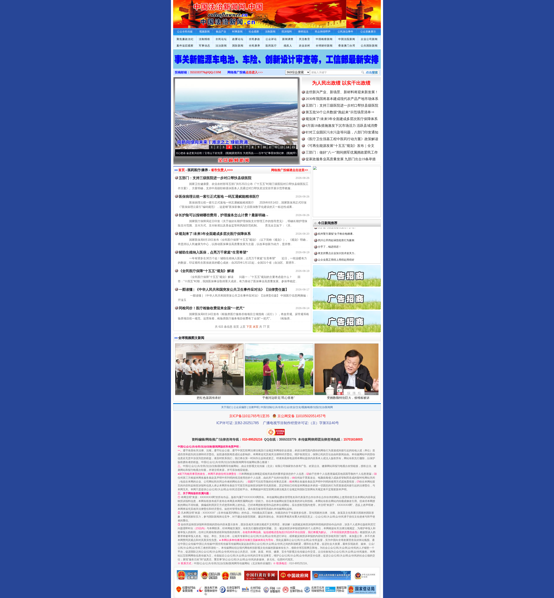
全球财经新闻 (324, 45)
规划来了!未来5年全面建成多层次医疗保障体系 (342, 119)
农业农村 (304, 45)
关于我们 (226, 407)
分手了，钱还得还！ (329, 232)
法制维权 (204, 39)
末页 (255, 326)
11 (270, 147)
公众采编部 (240, 407)
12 (275, 147)
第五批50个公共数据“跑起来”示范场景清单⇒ (340, 112)
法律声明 (253, 407)
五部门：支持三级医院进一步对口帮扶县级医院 (342, 105)
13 (281, 147)
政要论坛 (237, 39)
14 (287, 147)
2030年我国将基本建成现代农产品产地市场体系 (342, 99)
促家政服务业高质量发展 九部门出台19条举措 (341, 159)
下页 (249, 326)
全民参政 (254, 39)
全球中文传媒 (209, 12)
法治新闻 (221, 45)
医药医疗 (271, 45)
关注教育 (304, 39)
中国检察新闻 (324, 39)
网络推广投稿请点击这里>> (289, 170)
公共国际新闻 (369, 45)
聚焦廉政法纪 (185, 39)
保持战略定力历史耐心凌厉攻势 (336, 258)
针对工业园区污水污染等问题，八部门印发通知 (342, 132)
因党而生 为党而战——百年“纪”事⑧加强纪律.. (235, 153)
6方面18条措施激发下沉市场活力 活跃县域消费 (341, 125)
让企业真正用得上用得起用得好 (336, 245)
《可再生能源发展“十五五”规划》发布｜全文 (340, 145)
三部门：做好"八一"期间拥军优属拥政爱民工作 (342, 152)
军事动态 (204, 45)
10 (264, 147)
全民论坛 (221, 39)
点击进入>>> (254, 72)
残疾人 (288, 45)
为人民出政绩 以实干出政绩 (341, 83)
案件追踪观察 (185, 45)
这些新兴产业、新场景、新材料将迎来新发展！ (342, 92)
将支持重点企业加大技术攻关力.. (337, 238)
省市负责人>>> (222, 170)
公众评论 (271, 39)
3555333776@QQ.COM (205, 72)
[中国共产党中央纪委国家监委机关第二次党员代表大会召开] (277, 63)
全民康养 (254, 45)
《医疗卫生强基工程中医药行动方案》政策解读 (342, 139)
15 (293, 147)
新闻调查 (287, 39)
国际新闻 (237, 45)
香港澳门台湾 (346, 45)
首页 (181, 170)
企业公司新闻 (369, 39)
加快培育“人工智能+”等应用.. (334, 251)
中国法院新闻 (346, 39)
